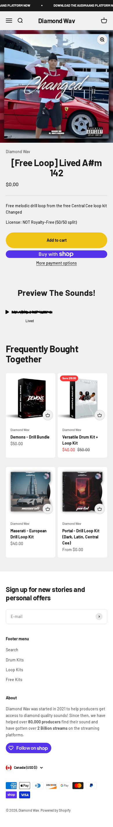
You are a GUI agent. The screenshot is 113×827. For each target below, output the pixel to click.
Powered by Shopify (56, 810)
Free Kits (14, 679)
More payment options (56, 263)
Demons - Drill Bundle (30, 436)
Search (12, 649)
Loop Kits (14, 669)
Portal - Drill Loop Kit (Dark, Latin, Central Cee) (80, 536)
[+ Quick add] (48, 415)
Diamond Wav (18, 151)
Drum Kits (15, 659)
